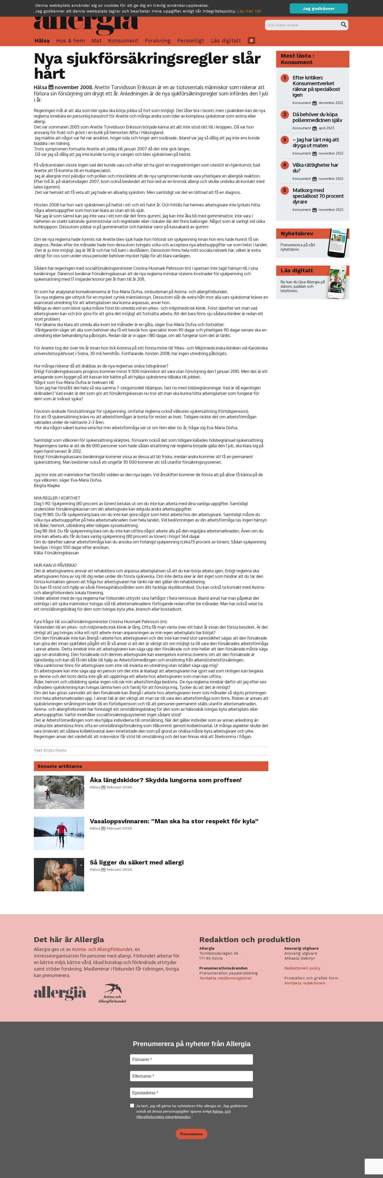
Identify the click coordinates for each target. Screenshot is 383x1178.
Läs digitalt (226, 40)
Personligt (190, 40)
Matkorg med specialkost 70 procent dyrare (318, 196)
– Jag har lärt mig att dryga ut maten (316, 142)
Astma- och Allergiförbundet (102, 949)
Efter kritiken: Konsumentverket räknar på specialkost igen (316, 86)
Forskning (158, 40)
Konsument (123, 40)
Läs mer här (249, 11)
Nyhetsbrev (297, 233)
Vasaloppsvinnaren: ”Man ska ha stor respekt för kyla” (174, 821)
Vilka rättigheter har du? (315, 167)
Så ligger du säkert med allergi (137, 862)
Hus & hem (70, 40)
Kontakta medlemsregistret (225, 978)
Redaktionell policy (302, 968)
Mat (96, 40)
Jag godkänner (319, 8)
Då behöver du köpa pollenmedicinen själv (318, 117)
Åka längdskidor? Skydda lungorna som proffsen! (166, 780)
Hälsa (42, 40)
